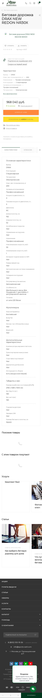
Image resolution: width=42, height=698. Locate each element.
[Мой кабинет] (34, 3)
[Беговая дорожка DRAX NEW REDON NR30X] (21, 35)
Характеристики (10, 150)
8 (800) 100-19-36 (15, 642)
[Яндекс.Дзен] (30, 663)
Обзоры (5, 598)
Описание (28, 150)
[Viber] (20, 663)
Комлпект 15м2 (12, 482)
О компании (8, 625)
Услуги (5, 603)
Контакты (6, 609)
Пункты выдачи (9, 587)
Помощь (6, 620)
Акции (5, 581)
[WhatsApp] (25, 663)
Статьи (5, 592)
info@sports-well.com (23, 647)
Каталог (5, 614)
